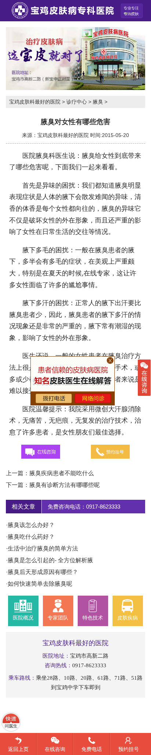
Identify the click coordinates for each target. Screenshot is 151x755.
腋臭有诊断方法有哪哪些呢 (64, 485)
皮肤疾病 (127, 618)
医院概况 (23, 618)
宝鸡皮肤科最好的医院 (34, 102)
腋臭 (98, 102)
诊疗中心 (76, 102)
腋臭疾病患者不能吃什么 (61, 473)
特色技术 (92, 618)
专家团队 (58, 618)
